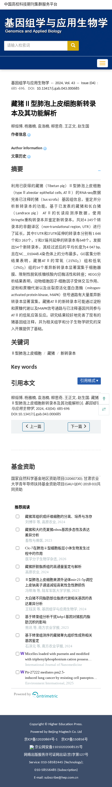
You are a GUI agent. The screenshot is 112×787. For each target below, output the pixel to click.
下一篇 (77, 427)
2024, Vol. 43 (65, 83)
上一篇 (35, 427)
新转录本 (68, 354)
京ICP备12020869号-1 (41, 739)
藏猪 (51, 354)
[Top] (103, 399)
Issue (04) (88, 83)
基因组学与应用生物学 (30, 83)
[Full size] (103, 409)
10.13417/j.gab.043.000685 (58, 89)
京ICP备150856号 (74, 739)
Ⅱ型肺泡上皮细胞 (26, 354)
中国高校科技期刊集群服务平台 (30, 4)
